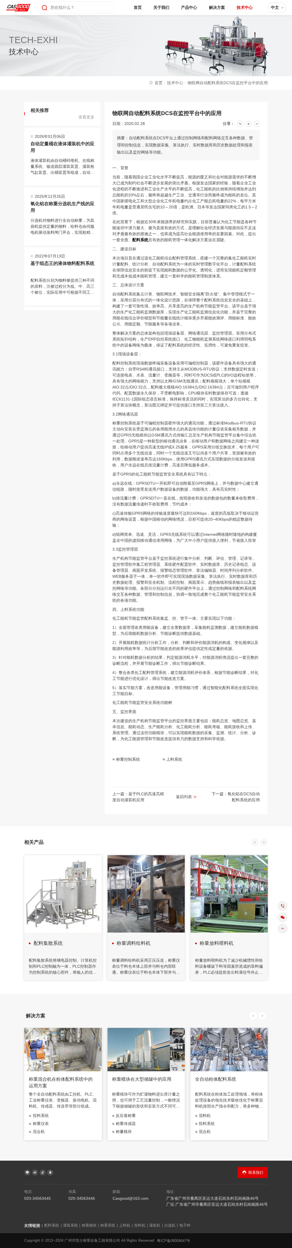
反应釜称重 (126, 1115)
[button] (255, 842)
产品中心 (189, 7)
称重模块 (90, 1225)
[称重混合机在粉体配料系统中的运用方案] (63, 1049)
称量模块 (124, 1131)
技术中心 (245, 7)
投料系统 (41, 1115)
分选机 (171, 1225)
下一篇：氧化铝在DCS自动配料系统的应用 (236, 797)
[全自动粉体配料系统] (229, 1049)
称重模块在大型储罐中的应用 (141, 1079)
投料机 (141, 1225)
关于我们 (161, 7)
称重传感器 (126, 1123)
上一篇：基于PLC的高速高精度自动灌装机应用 (138, 797)
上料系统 (174, 759)
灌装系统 (71, 1225)
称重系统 (108, 1225)
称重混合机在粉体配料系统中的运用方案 (61, 1082)
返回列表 (184, 796)
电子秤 (184, 1225)
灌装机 (156, 1225)
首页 (138, 7)
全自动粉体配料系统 (215, 1079)
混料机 (205, 1115)
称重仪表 (41, 1123)
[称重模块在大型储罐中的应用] (146, 1049)
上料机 (126, 1225)
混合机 (39, 1131)
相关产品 (34, 842)
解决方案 (217, 7)
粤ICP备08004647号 (173, 1241)
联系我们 (255, 1172)
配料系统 (140, 239)
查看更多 (86, 117)
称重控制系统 (128, 759)
